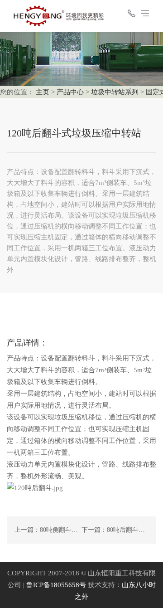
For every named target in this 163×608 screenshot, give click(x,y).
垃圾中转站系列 (115, 92)
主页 (42, 92)
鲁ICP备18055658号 (56, 585)
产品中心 (70, 92)
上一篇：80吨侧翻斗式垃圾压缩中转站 (68, 529)
